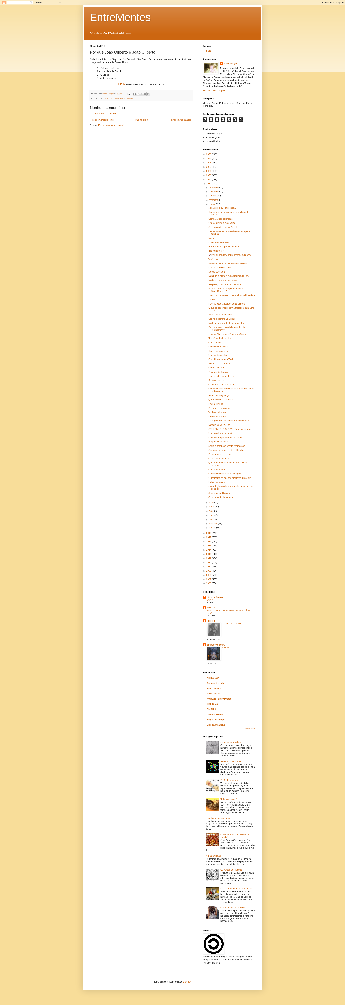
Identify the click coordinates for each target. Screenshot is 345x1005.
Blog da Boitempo (216, 719)
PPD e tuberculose (229, 780)
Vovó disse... (214, 259)
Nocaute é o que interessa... (222, 208)
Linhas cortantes (216, 482)
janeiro (212, 527)
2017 (209, 537)
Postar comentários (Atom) (111, 125)
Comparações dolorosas (220, 219)
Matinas (212, 238)
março (212, 519)
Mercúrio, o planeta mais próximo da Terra (229, 276)
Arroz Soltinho (214, 688)
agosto (212, 204)
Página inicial (141, 120)
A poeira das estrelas (230, 761)
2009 (209, 571)
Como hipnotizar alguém (232, 907)
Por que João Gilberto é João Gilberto (226, 304)
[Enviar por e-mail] (134, 94)
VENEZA (225, 647)
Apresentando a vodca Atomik (223, 227)
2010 (209, 566)
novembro (214, 191)
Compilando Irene (217, 469)
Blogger (187, 982)
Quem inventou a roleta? (220, 399)
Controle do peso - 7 (218, 351)
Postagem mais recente (102, 120)
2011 (209, 562)
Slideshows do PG (216, 645)
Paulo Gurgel (230, 63)
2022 (209, 171)
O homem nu (214, 342)
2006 (209, 583)
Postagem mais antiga (180, 120)
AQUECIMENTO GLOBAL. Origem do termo (229, 429)
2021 (209, 175)
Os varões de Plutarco (231, 870)
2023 (209, 167)
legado (130, 98)
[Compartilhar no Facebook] (145, 94)
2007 (209, 579)
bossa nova (108, 98)
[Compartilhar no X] (141, 94)
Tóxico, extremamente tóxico (222, 376)
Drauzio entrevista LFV (219, 267)
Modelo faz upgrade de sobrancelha (226, 323)
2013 (209, 554)
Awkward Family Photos (219, 699)
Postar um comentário (105, 113)
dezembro (214, 187)
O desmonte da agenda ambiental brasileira (229, 478)
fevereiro (213, 523)
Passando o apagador (219, 408)
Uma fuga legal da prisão (220, 433)
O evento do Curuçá (218, 372)
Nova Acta (212, 607)
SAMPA (210, 600)
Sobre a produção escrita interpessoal (227, 446)
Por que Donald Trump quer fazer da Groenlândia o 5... (226, 289)
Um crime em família (218, 346)
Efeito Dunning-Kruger (219, 395)
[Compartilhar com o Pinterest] (148, 94)
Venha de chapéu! (217, 412)
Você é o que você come (220, 315)
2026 (209, 154)
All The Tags (213, 678)
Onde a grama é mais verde (222, 223)
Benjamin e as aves (218, 441)
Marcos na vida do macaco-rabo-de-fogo (228, 263)
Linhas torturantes (217, 416)
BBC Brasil (212, 704)
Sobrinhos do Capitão (219, 493)
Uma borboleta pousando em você (237, 888)
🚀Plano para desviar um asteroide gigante (229, 255)
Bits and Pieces (215, 714)
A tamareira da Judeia (219, 363)
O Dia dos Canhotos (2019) (221, 384)
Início (208, 51)
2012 (209, 558)
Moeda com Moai (216, 272)
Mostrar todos (250, 729)
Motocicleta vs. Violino (219, 425)
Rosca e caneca (216, 380)
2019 (209, 183)
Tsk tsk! (211, 299)
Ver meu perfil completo (214, 90)
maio (211, 511)
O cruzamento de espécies (221, 497)
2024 (209, 162)
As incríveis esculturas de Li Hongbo (226, 450)
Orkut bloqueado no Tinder (221, 359)
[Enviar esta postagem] (128, 94)
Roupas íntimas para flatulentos (223, 246)
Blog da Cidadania (216, 725)
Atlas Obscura (214, 693)
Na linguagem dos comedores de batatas (228, 420)
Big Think (211, 709)
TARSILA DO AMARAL (231, 624)
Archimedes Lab (215, 683)
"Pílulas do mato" (228, 799)
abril (211, 515)
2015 (209, 545)
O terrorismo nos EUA (219, 458)
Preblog (211, 621)
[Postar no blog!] (138, 94)
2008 (209, 575)
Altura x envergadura (230, 742)
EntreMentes (120, 17)
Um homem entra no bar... (220, 818)
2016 (209, 541)
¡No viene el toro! (216, 251)
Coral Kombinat (216, 367)
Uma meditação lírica (218, 355)
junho (212, 506)
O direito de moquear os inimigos (224, 473)
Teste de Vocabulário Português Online (227, 334)
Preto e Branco (215, 404)
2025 (209, 158)
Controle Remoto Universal (221, 319)
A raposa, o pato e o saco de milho (225, 284)
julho (211, 502)
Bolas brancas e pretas (219, 454)
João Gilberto (120, 98)
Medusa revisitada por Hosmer (223, 280)
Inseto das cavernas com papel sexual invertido (231, 295)
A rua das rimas (213, 856)
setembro (213, 200)
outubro (213, 195)
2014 (209, 550)
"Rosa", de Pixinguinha (219, 338)
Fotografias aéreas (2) (219, 242)
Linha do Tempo (215, 597)
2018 (209, 533)
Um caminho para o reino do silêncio (226, 437)
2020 (209, 179)
